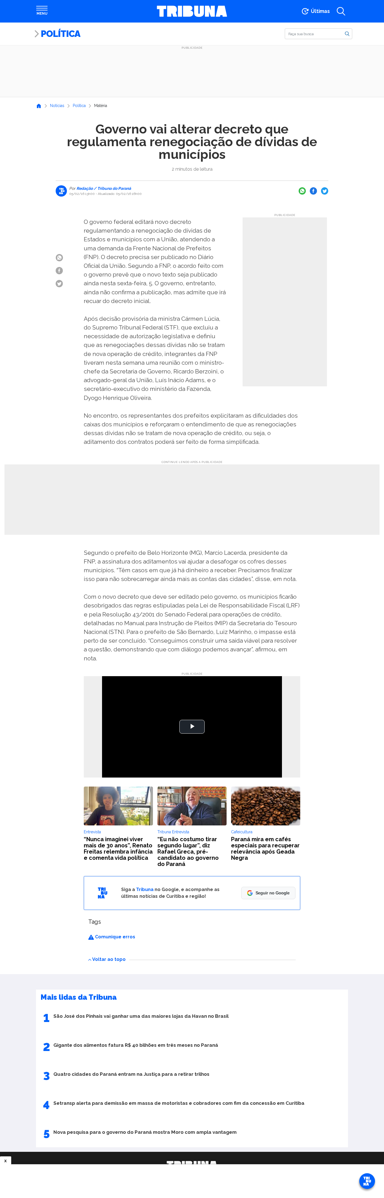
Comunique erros (114, 936)
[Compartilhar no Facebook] (313, 191)
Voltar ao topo (109, 959)
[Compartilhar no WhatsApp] (302, 191)
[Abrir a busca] (341, 11)
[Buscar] (347, 33)
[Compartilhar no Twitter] (324, 191)
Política (60, 33)
